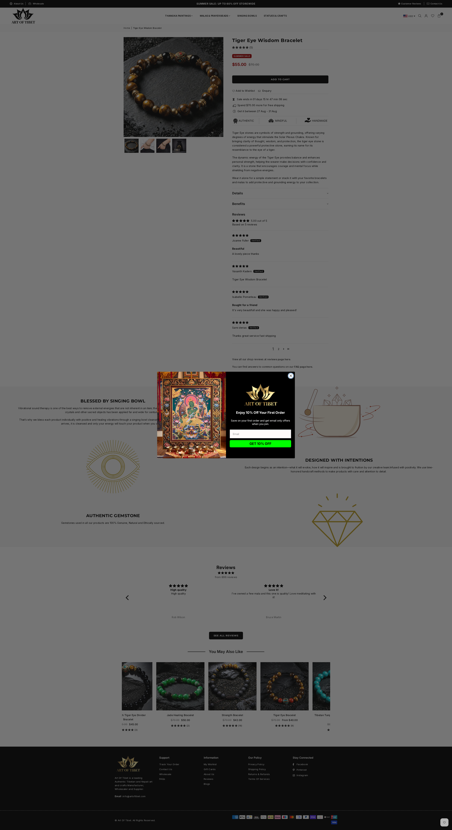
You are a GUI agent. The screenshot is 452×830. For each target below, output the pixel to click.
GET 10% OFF (260, 444)
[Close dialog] (290, 375)
